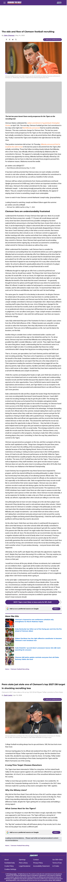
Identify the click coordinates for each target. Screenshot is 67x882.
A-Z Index (55, 866)
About (6, 859)
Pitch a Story (23, 863)
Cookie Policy (9, 866)
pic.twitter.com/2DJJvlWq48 (15, 205)
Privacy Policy (38, 863)
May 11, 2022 (30, 207)
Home (7, 669)
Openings (22, 859)
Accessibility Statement (41, 866)
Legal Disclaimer (24, 866)
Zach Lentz (8, 695)
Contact (36, 859)
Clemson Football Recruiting (20, 669)
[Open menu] (4, 3)
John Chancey (9, 35)
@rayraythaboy (55, 197)
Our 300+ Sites (57, 859)
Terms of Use (57, 863)
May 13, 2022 (31, 168)
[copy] (16, 39)
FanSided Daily (9, 863)
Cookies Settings (10, 869)
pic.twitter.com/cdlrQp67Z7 (14, 166)
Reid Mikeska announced (31, 128)
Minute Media (13, 874)
